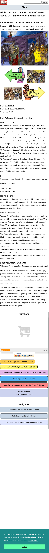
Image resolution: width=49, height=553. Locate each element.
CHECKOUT (5, 350)
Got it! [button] (24, 547)
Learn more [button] (33, 541)
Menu (24, 7)
